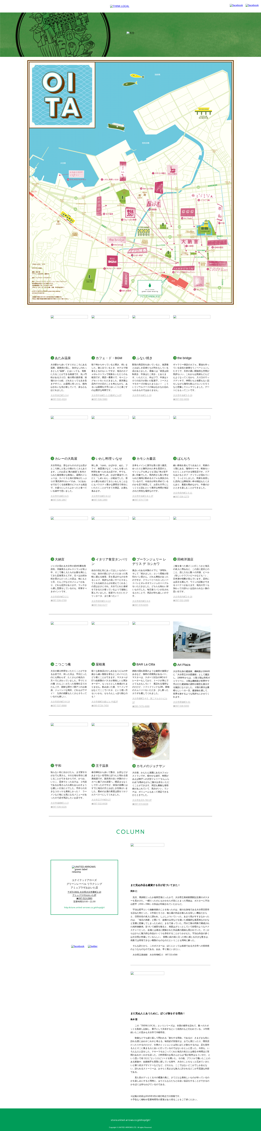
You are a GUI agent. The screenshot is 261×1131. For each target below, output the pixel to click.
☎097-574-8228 (140, 804)
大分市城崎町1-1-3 (60, 803)
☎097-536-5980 (99, 399)
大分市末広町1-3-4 (60, 395)
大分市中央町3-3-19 (182, 395)
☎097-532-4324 (59, 399)
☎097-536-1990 (99, 500)
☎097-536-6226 (59, 807)
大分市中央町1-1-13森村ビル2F (106, 395)
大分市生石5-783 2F (142, 800)
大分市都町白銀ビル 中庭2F (104, 701)
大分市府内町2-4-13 (101, 601)
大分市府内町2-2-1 (60, 596)
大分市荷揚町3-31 (181, 702)
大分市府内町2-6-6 (141, 601)
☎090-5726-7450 (100, 705)
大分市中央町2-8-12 (101, 496)
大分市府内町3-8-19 (60, 701)
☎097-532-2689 (181, 600)
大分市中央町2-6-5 (60, 496)
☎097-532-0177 (99, 605)
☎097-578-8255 (140, 605)
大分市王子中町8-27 (101, 800)
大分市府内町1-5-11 (182, 493)
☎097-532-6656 (181, 399)
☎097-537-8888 (59, 705)
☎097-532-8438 (99, 803)
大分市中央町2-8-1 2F (142, 496)
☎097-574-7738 (140, 500)
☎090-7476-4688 (140, 706)
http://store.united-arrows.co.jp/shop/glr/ (84, 907)
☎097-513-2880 (84, 898)
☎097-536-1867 (59, 500)
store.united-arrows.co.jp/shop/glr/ (130, 1120)
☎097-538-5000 (181, 706)
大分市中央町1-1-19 (141, 395)
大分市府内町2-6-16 (182, 596)
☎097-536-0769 (59, 600)
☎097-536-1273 (181, 496)
